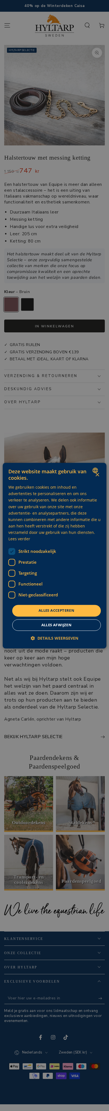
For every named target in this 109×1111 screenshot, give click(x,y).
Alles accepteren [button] (56, 610)
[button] (54, 638)
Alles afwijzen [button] (56, 624)
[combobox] (95, 470)
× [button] (97, 475)
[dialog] (54, 555)
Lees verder (19, 538)
